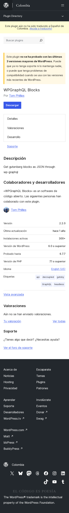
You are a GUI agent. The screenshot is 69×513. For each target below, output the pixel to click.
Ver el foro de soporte (18, 347)
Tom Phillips (16, 95)
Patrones (42, 388)
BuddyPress (13, 448)
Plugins (40, 382)
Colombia (18, 464)
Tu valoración (12, 321)
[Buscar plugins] (41, 40)
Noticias (9, 376)
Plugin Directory (13, 15)
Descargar (12, 105)
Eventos (41, 406)
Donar (42, 412)
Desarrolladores (14, 412)
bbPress (11, 442)
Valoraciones (15, 128)
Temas (40, 376)
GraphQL (46, 284)
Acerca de (10, 369)
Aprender (9, 400)
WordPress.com (16, 430)
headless (59, 284)
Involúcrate (43, 400)
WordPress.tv (14, 418)
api (38, 277)
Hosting (9, 382)
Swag (41, 418)
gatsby (60, 277)
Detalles (12, 118)
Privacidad (10, 388)
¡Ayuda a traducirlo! (40, 28)
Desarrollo (13, 137)
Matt (8, 436)
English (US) (58, 268)
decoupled (48, 277)
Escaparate (43, 369)
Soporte (12, 146)
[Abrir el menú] (63, 5)
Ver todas (59, 321)
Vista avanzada (14, 294)
